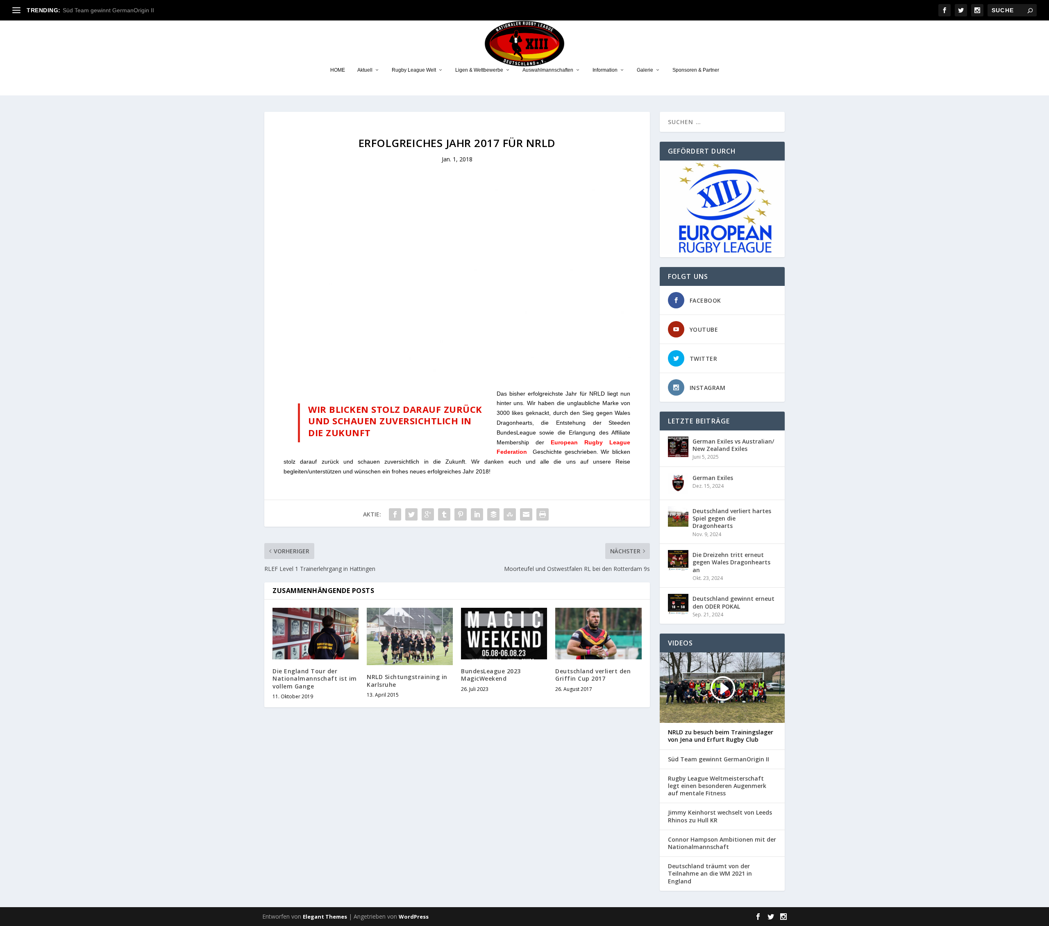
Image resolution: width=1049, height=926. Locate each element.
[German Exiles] (678, 483)
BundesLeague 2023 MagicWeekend (491, 674)
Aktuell (364, 70)
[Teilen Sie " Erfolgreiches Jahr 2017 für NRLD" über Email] (526, 514)
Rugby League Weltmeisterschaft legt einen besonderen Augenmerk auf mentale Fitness (717, 786)
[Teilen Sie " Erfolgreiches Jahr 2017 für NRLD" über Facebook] (395, 514)
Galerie (645, 70)
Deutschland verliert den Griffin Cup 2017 (593, 674)
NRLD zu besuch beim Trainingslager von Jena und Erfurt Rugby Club (720, 736)
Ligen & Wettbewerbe (479, 70)
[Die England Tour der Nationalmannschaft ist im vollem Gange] (315, 633)
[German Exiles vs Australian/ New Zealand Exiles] (678, 447)
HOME (337, 70)
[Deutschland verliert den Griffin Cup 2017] (598, 633)
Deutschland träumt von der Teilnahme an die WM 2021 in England (710, 874)
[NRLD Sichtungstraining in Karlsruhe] (410, 636)
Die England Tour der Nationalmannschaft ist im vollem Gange (314, 678)
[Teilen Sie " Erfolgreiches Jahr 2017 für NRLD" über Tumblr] (444, 514)
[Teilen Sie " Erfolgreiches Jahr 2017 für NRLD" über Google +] (428, 514)
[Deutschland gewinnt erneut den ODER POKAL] (678, 604)
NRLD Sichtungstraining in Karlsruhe (407, 680)
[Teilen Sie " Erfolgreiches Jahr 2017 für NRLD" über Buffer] (493, 514)
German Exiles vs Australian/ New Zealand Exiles (733, 445)
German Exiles (713, 478)
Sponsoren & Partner (695, 70)
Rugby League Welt (414, 70)
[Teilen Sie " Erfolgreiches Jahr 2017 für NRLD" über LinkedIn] (477, 514)
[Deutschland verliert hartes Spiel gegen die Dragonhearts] (678, 516)
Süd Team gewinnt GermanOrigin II (718, 759)
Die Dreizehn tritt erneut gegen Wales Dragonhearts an (731, 562)
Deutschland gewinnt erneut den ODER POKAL (733, 602)
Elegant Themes (325, 916)
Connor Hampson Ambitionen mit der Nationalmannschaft (722, 843)
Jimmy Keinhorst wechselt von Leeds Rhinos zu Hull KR (720, 816)
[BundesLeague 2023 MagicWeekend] (504, 633)
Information (605, 70)
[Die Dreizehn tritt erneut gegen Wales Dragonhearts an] (678, 560)
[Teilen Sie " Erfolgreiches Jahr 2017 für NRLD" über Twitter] (411, 514)
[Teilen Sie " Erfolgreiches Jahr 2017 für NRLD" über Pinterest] (460, 514)
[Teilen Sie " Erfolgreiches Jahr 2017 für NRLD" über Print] (542, 514)
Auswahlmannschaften (547, 70)
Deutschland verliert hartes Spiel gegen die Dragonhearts (732, 518)
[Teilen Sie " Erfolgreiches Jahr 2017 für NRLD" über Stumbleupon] (510, 514)
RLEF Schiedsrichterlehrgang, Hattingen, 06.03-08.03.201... (140, 10)
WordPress (414, 916)
